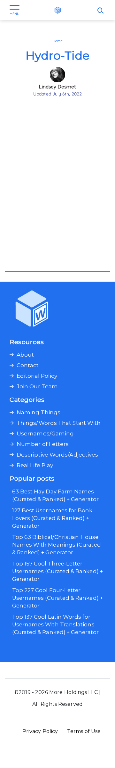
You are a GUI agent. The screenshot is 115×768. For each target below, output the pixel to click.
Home (57, 41)
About (25, 354)
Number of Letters (43, 444)
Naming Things (38, 412)
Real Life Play (35, 465)
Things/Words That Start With (59, 423)
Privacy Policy (40, 731)
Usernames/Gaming (45, 433)
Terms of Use (84, 731)
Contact (28, 365)
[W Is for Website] (57, 10)
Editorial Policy (37, 376)
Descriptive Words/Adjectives (57, 454)
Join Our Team (37, 386)
